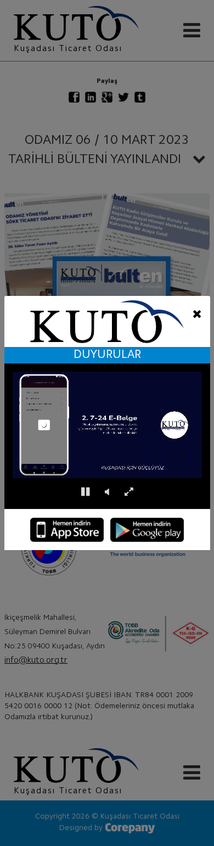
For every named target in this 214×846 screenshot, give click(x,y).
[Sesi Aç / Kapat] (107, 492)
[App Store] (67, 530)
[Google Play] (147, 530)
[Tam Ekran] (128, 492)
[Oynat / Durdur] (85, 492)
